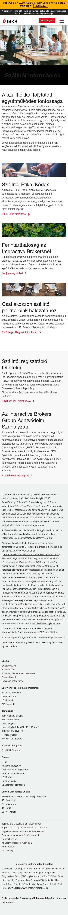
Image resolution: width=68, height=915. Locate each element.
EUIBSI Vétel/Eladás (12, 738)
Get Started (41, 5)
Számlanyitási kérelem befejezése (19, 673)
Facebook (10, 800)
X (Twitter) (10, 811)
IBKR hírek (7, 777)
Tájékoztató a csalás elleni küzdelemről (21, 823)
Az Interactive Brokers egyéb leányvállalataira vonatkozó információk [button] (34, 900)
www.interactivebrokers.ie (35, 887)
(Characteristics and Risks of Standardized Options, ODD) (31, 554)
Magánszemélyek (10, 719)
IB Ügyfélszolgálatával (13, 562)
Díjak (4, 761)
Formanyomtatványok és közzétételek (20, 835)
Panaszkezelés (9, 838)
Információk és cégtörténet (15, 769)
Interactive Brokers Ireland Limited (34, 863)
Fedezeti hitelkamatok (13, 592)
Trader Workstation (11, 692)
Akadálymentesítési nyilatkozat (17, 842)
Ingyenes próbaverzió (13, 680)
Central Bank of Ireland (37, 868)
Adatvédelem (8, 846)
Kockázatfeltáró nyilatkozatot (46, 623)
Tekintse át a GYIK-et (12, 730)
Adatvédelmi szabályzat (15, 475)
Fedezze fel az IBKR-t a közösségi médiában (24, 796)
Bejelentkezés (9, 665)
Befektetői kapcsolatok (13, 773)
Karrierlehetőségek (11, 765)
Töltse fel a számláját (12, 715)
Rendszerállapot (10, 734)
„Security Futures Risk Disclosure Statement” (36, 607)
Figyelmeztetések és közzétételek (40, 569)
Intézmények (8, 723)
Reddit (8, 807)
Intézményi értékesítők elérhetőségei (20, 727)
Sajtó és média (9, 780)
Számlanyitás (47, 20)
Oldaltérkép (7, 850)
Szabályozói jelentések (13, 784)
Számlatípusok (9, 677)
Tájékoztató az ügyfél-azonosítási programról (24, 827)
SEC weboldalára (48, 632)
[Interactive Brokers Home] (10, 20)
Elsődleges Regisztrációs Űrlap (20, 332)
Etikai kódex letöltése (14, 214)
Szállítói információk (12, 750)
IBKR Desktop (9, 696)
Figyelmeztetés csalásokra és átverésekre (23, 831)
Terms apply (24, 5)
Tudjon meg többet (12, 273)
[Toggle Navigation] (61, 20)
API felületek (8, 704)
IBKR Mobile (8, 700)
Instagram (10, 804)
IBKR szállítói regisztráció (16, 401)
